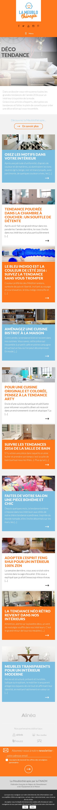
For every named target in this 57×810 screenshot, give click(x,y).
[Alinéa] (28, 715)
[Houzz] (18, 740)
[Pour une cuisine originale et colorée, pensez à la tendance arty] (28, 374)
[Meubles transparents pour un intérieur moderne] (28, 654)
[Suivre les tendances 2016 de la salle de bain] (28, 432)
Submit (28, 769)
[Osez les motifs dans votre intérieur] (28, 142)
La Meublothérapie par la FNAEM (28, 783)
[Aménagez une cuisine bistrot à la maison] (28, 316)
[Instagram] (33, 25)
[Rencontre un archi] (39, 740)
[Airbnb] (18, 734)
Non (32, 807)
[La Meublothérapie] (28, 11)
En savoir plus (30, 126)
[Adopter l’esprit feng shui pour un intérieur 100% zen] (28, 545)
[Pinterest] (38, 25)
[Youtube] (28, 25)
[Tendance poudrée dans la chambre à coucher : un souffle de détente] (28, 196)
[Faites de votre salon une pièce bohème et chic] (28, 483)
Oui (25, 807)
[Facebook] (19, 25)
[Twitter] (23, 25)
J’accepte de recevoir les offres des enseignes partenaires (28, 761)
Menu (31, 33)
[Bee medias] (39, 734)
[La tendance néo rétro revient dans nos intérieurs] (28, 598)
